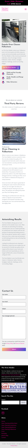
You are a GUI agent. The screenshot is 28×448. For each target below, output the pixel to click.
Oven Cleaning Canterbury (8, 425)
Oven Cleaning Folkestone (8, 429)
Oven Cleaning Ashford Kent (9, 423)
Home (3, 421)
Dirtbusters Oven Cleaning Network (10, 375)
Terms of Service (20, 343)
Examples (4, 433)
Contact (3, 437)
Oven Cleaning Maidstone (8, 427)
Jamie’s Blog (4, 435)
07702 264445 (16, 4)
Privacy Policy (9, 343)
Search (3, 399)
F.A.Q (2, 431)
